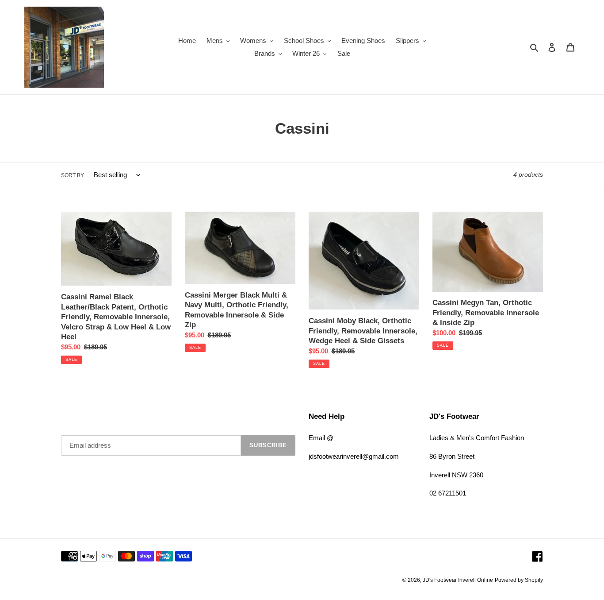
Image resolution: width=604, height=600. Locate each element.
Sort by (72, 175)
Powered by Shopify (519, 580)
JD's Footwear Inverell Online (458, 580)
